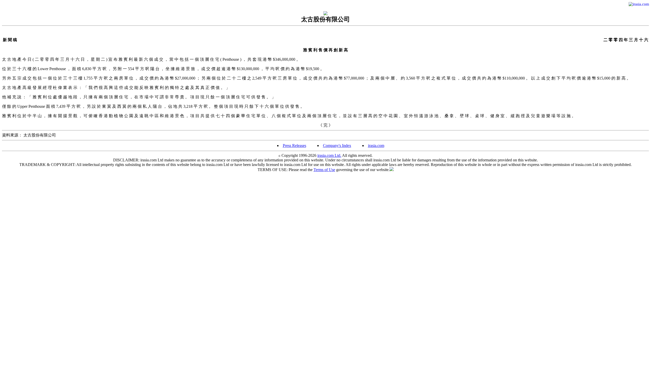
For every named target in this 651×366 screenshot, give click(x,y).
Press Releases (294, 145)
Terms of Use (324, 169)
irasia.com (376, 145)
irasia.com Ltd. (329, 155)
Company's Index (337, 145)
